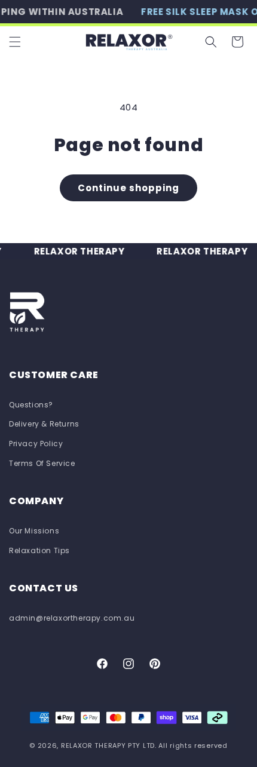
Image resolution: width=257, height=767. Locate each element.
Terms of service (42, 463)
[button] (15, 42)
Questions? (31, 405)
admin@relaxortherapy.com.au (71, 618)
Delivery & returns (44, 424)
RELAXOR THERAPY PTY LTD (108, 745)
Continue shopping (128, 188)
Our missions (34, 531)
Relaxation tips (39, 550)
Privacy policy (36, 443)
